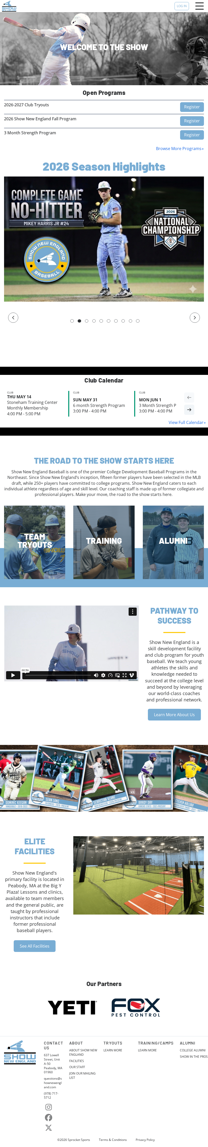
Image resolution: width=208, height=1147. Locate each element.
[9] (130, 321)
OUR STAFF (77, 1067)
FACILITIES (76, 1061)
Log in (182, 6)
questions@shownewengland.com (53, 1083)
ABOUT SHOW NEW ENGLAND (83, 1052)
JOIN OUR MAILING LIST (82, 1075)
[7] (116, 321)
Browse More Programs (178, 148)
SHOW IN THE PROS (194, 1057)
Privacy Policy (145, 1140)
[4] (94, 321)
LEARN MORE (112, 1050)
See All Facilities (34, 946)
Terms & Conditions (113, 1140)
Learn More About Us (174, 714)
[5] (101, 321)
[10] (138, 321)
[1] (72, 321)
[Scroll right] (189, 410)
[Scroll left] (189, 397)
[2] (79, 321)
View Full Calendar (186, 422)
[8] (123, 321)
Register (192, 107)
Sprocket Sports (79, 1140)
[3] (87, 321)
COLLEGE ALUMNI (192, 1050)
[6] (108, 321)
